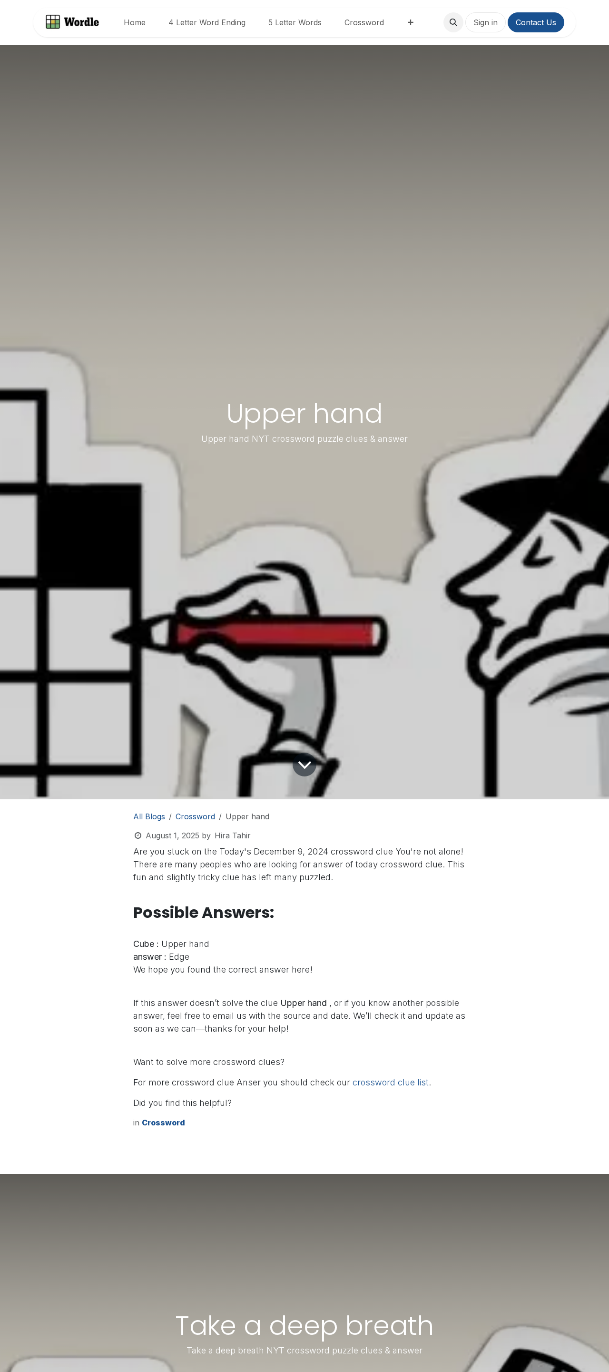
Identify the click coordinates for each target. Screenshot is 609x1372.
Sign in (485, 22)
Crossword (195, 816)
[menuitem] (134, 22)
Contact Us (536, 22)
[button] (453, 22)
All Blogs (149, 816)
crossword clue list (391, 1082)
